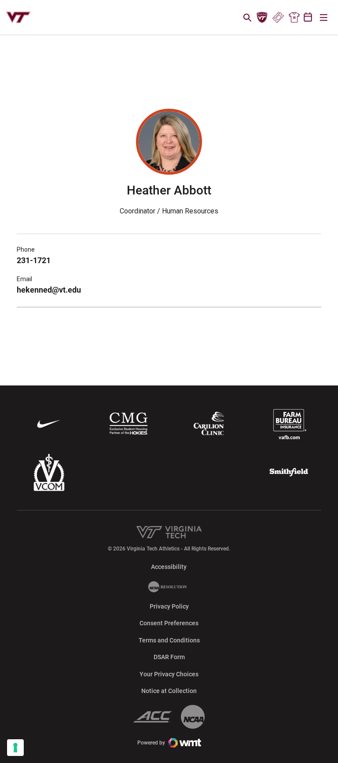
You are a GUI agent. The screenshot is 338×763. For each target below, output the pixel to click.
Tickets (278, 18)
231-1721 (34, 260)
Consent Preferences (169, 623)
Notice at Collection (169, 690)
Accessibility (169, 566)
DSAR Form (169, 656)
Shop (294, 18)
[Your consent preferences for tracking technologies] (15, 747)
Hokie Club (262, 18)
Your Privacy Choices (169, 674)
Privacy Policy (169, 606)
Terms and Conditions (169, 640)
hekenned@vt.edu (49, 289)
